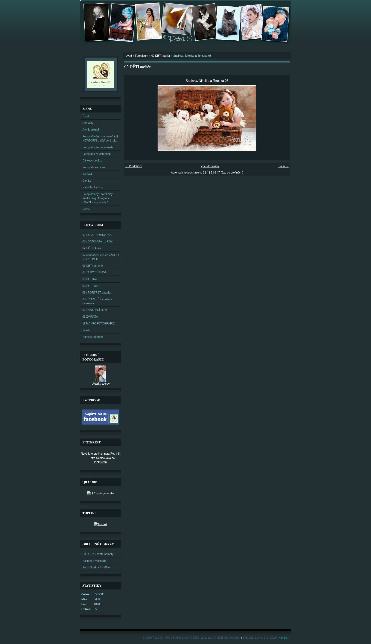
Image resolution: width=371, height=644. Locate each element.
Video (86, 209)
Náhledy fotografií (93, 336)
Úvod (128, 55)
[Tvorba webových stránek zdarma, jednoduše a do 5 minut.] (241, 638)
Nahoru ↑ (284, 637)
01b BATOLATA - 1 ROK (97, 241)
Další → (283, 166)
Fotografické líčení (94, 167)
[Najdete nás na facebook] (100, 423)
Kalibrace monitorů (94, 560)
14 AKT (87, 330)
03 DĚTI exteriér (92, 265)
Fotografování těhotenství (98, 147)
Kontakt (87, 174)
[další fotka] (282, 118)
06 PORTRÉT (91, 286)
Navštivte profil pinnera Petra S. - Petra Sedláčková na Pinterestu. (101, 457)
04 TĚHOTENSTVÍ (94, 272)
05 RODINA (89, 279)
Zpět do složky (210, 166)
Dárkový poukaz (92, 160)
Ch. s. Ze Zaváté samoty (98, 554)
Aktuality (87, 123)
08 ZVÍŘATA (90, 316)
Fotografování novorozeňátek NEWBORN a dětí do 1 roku (100, 138)
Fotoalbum (141, 55)
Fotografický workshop (96, 153)
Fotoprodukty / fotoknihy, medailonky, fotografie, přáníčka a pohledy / (97, 198)
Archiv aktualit (91, 129)
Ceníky (86, 180)
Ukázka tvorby (101, 383)
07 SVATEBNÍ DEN (94, 310)
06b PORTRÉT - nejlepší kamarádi (97, 301)
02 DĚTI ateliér (160, 55)
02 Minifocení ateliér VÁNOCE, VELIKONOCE (101, 257)
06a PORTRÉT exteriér (96, 292)
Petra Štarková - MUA (96, 567)
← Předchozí (133, 166)
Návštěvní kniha (92, 187)
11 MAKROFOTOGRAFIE (98, 323)
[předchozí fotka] (131, 118)
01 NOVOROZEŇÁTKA (97, 234)
